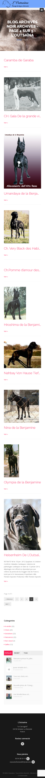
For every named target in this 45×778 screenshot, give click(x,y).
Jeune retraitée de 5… (20, 667)
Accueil (19, 40)
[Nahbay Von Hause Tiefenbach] (22, 355)
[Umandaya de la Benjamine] (22, 160)
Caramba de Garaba (19, 60)
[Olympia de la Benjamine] (11, 461)
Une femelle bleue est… (21, 694)
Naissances (9, 637)
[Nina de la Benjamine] (21, 406)
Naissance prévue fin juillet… (23, 658)
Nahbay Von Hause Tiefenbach (22, 373)
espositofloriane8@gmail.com (20, 762)
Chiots (7, 630)
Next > (8, 604)
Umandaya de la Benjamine (22, 193)
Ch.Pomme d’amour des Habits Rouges (22, 270)
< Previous (9, 599)
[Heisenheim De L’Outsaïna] (22, 524)
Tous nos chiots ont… (21, 676)
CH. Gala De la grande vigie (22, 116)
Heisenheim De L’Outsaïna (22, 555)
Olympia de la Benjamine (22, 482)
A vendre (8, 626)
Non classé (9, 641)
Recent (17, 653)
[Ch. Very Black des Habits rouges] (16, 227)
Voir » (6, 67)
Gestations (9, 634)
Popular (8, 653)
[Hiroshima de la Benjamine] (15, 303)
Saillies (7, 644)
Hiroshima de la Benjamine (22, 325)
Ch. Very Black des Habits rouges (22, 248)
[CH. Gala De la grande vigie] (22, 94)
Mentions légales (36, 773)
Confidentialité (22, 776)
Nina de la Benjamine (19, 428)
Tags (26, 653)
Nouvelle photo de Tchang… (23, 685)
